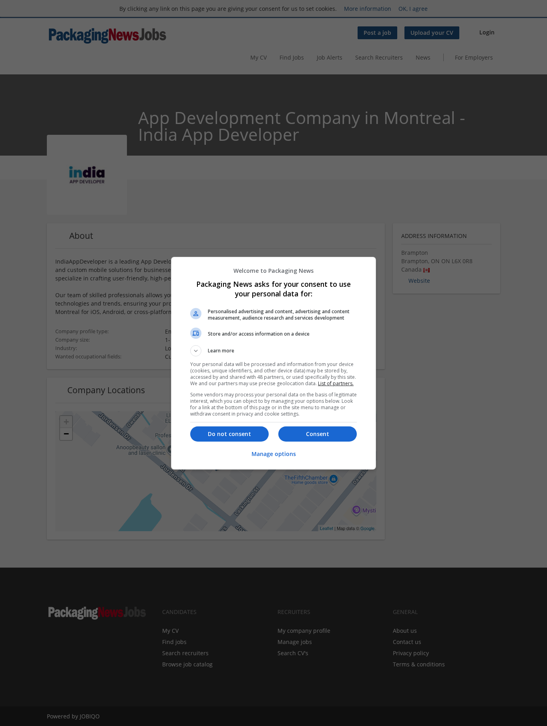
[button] (273, 350)
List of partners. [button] (336, 383)
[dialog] (273, 363)
